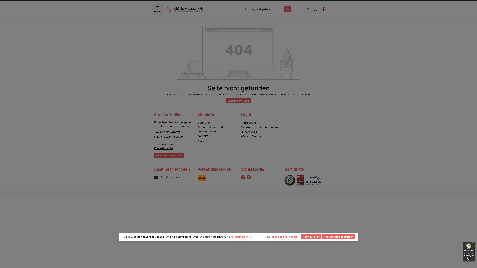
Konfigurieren (311, 236)
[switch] (468, 258)
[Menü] (472, 243)
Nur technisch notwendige (283, 236)
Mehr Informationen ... (240, 236)
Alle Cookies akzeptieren (338, 236)
